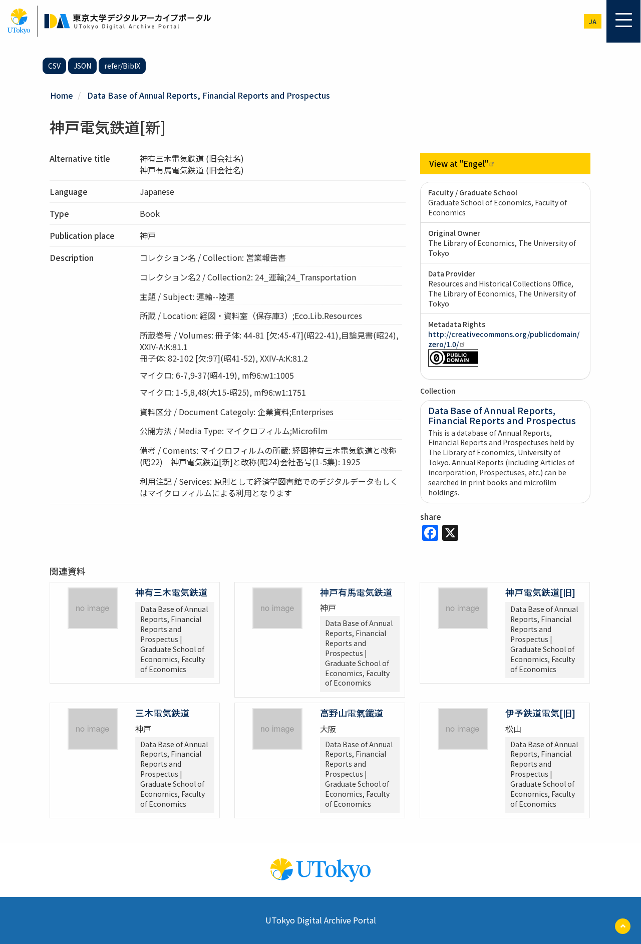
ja (592, 21)
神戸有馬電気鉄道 (356, 591)
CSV (54, 66)
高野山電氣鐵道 (351, 712)
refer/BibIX (122, 66)
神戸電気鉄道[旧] (540, 591)
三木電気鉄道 (162, 712)
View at (458, 163)
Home (61, 95)
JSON (82, 66)
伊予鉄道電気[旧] (540, 712)
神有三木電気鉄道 (171, 591)
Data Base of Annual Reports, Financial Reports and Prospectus (208, 95)
